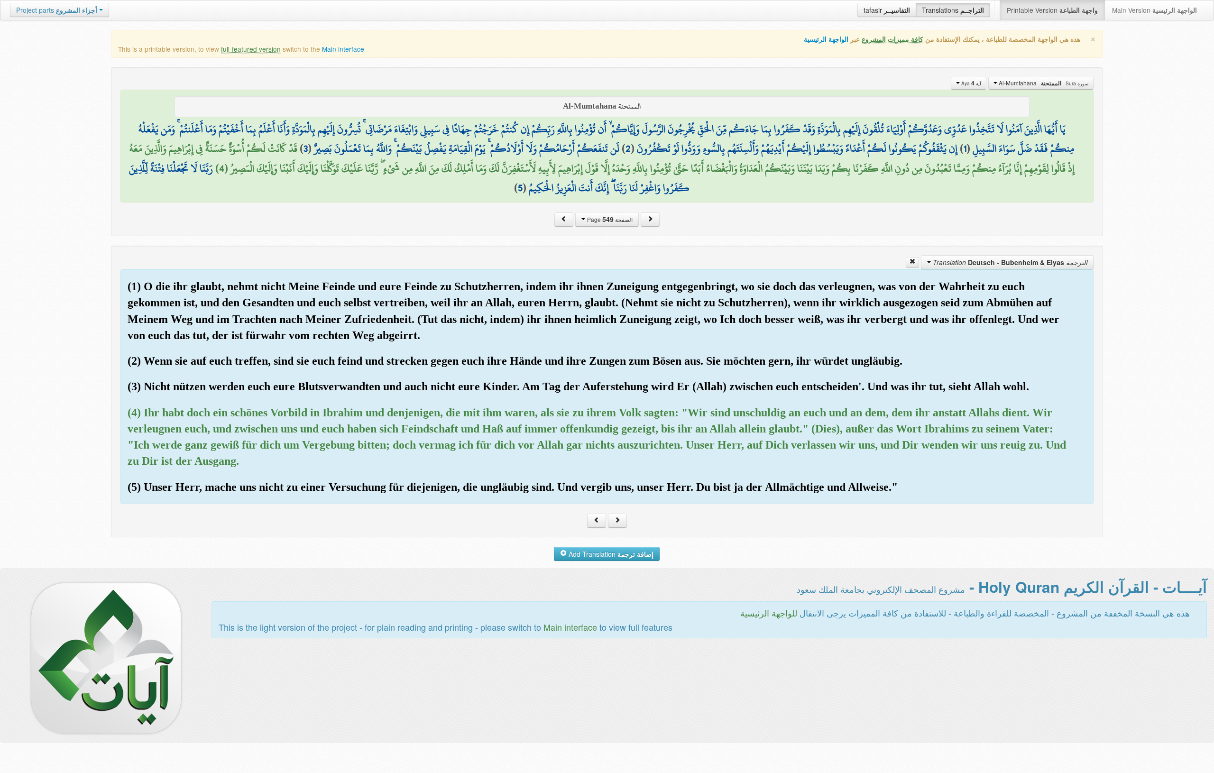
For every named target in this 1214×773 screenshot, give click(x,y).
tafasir (887, 10)
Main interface (343, 49)
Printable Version (1052, 10)
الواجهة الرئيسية (826, 39)
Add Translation (610, 554)
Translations (953, 10)
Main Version (1154, 10)
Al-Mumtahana (1042, 83)
